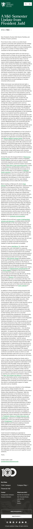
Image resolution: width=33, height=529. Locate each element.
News (18, 501)
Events (19, 503)
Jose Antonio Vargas (13, 258)
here (7, 169)
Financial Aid (5, 489)
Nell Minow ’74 (16, 246)
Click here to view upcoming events (17, 165)
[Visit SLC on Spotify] (19, 522)
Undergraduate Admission (7, 494)
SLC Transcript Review (23, 497)
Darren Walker (7, 270)
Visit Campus (6, 485)
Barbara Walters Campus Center (13, 138)
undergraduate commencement (19, 268)
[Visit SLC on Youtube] (23, 522)
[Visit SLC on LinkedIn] (26, 522)
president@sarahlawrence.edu (9, 461)
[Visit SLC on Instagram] (7, 522)
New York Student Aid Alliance (12, 375)
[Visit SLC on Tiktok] (10, 522)
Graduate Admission (6, 497)
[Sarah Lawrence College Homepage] (8, 472)
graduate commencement (17, 216)
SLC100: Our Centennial (23, 494)
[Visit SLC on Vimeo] (16, 522)
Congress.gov (8, 421)
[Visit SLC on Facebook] (13, 522)
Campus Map (24, 485)
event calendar (22, 285)
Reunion (11, 277)
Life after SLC (20, 499)
